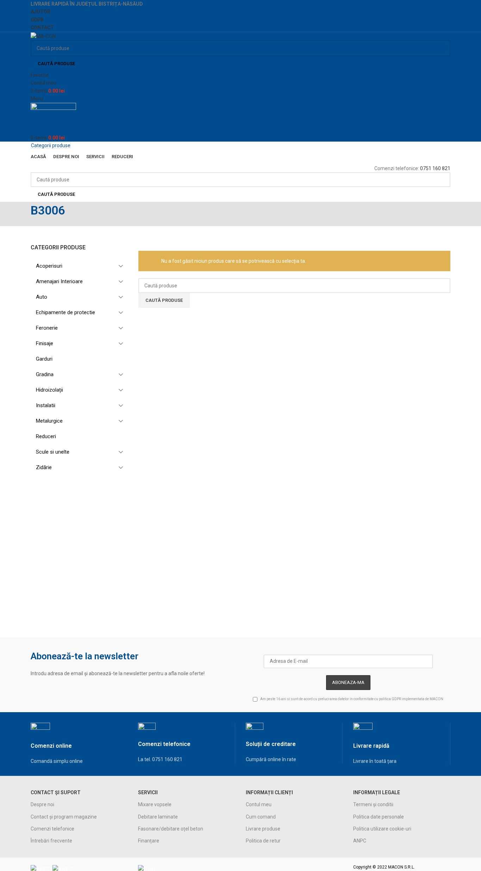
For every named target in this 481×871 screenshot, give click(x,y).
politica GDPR (390, 699)
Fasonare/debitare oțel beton (170, 829)
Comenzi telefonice (52, 829)
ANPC (359, 841)
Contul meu (258, 804)
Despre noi (42, 804)
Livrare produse (263, 829)
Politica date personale (378, 817)
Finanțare (148, 841)
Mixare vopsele (154, 804)
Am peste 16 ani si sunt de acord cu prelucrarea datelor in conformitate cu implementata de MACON (351, 699)
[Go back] (22, 214)
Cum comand (261, 817)
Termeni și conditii (373, 804)
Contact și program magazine (64, 817)
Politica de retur (263, 841)
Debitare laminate (158, 817)
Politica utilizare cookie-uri (382, 829)
